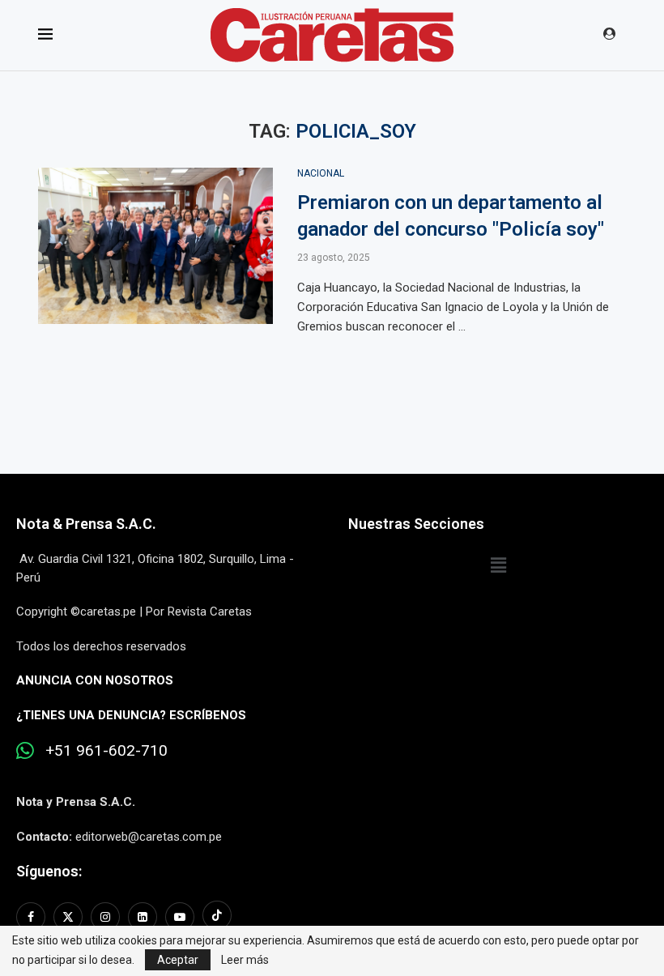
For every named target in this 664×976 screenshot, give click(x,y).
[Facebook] (32, 917)
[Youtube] (179, 917)
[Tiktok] (217, 917)
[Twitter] (68, 917)
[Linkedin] (142, 917)
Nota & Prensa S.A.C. (86, 523)
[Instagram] (105, 917)
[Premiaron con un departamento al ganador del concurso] (155, 246)
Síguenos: (49, 871)
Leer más (245, 959)
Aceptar (177, 959)
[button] (498, 565)
